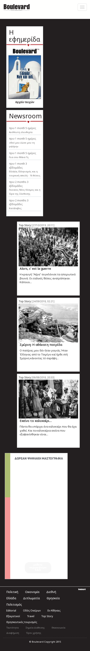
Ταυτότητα (12, 627)
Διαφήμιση (12, 632)
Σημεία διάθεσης (35, 627)
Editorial (11, 610)
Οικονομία (32, 592)
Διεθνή (51, 592)
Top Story (25, 225)
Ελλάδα (11, 598)
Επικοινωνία (58, 627)
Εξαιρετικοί (13, 616)
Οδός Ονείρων (32, 610)
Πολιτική (12, 592)
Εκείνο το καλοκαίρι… (36, 421)
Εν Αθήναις (54, 610)
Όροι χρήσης (33, 632)
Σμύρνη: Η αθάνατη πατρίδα (41, 344)
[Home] (16, 7)
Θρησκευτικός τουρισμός (21, 622)
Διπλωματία (31, 598)
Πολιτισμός (14, 604)
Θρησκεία (53, 598)
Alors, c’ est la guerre (35, 268)
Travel (30, 616)
